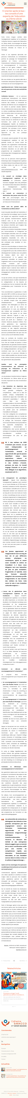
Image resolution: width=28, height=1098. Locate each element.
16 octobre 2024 (9, 1074)
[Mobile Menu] (25, 3)
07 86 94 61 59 (4, 1034)
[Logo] (6, 4)
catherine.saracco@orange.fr (8, 1037)
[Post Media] (14, 980)
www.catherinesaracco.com (9, 169)
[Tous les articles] (14, 961)
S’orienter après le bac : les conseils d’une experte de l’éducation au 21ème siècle (16, 1076)
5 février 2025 (6, 991)
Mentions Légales (12, 1093)
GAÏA (10, 1095)
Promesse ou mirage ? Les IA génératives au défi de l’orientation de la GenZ (13, 995)
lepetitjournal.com (21, 950)
